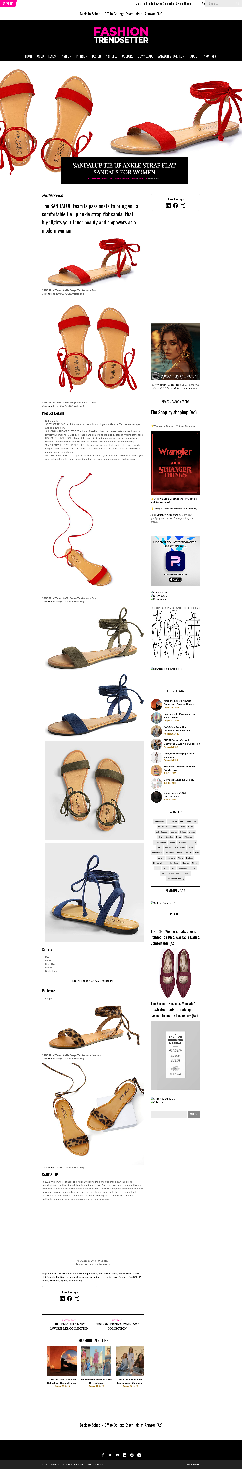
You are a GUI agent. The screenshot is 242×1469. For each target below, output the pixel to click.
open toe (95, 1277)
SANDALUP (61, 206)
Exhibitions (182, 842)
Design (117, 178)
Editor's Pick (132, 1273)
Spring (64, 1280)
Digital (178, 837)
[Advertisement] (93, 1232)
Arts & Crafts (163, 827)
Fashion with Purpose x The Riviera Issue (179, 3)
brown (122, 1273)
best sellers (104, 1273)
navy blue (84, 1277)
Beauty (174, 827)
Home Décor (157, 853)
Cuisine (174, 832)
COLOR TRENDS (46, 56)
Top (146, 178)
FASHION (66, 56)
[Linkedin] (124, 1456)
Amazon (52, 1273)
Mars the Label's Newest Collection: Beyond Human (119, 3)
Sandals (123, 1277)
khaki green (62, 1277)
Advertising (107, 178)
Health (190, 847)
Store (165, 868)
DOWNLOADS (145, 56)
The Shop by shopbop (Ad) (174, 412)
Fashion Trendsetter (168, 384)
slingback (54, 1280)
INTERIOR (81, 56)
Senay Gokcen (174, 388)
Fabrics (193, 842)
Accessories (94, 178)
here (50, 293)
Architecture (191, 821)
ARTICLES (111, 56)
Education (188, 837)
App (181, 821)
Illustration (169, 853)
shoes (45, 1280)
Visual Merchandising (175, 879)
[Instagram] (139, 1456)
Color (190, 827)
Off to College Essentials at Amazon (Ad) (133, 14)
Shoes (134, 178)
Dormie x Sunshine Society (179, 779)
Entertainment (160, 842)
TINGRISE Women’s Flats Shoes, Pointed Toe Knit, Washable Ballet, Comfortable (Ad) (175, 937)
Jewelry (189, 853)
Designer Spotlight (166, 837)
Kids (197, 853)
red (102, 1277)
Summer (73, 1280)
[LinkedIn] (168, 206)
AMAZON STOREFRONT (172, 56)
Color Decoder (162, 832)
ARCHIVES (210, 56)
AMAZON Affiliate (67, 1273)
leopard (74, 1277)
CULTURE (127, 56)
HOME (28, 56)
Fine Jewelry (180, 847)
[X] (182, 206)
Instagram (191, 388)
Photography (158, 863)
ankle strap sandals (87, 1273)
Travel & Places (174, 873)
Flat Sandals (48, 1277)
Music (180, 858)
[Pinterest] (132, 1456)
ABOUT (194, 56)
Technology (183, 868)
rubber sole (112, 1277)
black (114, 1273)
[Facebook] (175, 206)
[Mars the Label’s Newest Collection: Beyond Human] (62, 1375)
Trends (186, 873)
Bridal (183, 827)
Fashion (125, 178)
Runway (185, 863)
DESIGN (96, 56)
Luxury (161, 858)
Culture (183, 832)
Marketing (171, 858)
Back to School (90, 14)
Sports (157, 868)
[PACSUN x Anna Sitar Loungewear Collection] (130, 1375)
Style (140, 178)
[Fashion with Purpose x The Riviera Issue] (96, 1375)
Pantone (189, 858)
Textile (193, 868)
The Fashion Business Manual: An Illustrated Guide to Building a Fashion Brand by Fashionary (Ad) (174, 1009)
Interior (179, 853)
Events (172, 842)
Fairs (160, 847)
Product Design (173, 863)
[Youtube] (117, 1456)
